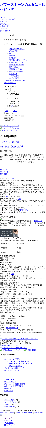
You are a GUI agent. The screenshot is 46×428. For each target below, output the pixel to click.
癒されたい (13, 58)
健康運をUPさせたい (16, 71)
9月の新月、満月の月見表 (11, 146)
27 (12, 106)
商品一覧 (7, 388)
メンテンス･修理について (14, 368)
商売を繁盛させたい (16, 65)
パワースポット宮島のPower (19, 361)
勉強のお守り (14, 51)
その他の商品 (14, 78)
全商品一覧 (4, 26)
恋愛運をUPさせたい (16, 49)
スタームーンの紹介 (7, 19)
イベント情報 (9, 400)
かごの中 (3, 170)
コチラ (7, 196)
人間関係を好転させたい (18, 60)
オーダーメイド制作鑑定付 (14, 80)
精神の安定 (13, 74)
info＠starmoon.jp (12, 328)
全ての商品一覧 (10, 83)
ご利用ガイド (5, 24)
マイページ (4, 172)
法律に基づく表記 (7, 412)
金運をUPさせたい (16, 62)
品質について (5, 22)
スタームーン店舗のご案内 (14, 384)
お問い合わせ (5, 31)
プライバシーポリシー (24, 412)
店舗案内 (3, 28)
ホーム (2, 17)
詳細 (12, 178)
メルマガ (7, 404)
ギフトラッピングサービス (14, 370)
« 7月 (6, 111)
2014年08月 (16, 142)
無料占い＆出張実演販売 (13, 386)
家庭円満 (12, 56)
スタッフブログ (10, 402)
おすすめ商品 (14, 76)
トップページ (5, 142)
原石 (10, 53)
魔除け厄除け (14, 67)
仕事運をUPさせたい (16, 69)
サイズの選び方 (10, 382)
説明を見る (23, 210)
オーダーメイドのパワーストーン (21, 363)
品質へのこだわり (15, 366)
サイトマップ (39, 412)
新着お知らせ (9, 407)
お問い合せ (8, 391)
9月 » (15, 111)
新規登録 (3, 174)
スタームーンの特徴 (12, 359)
